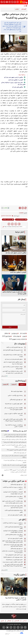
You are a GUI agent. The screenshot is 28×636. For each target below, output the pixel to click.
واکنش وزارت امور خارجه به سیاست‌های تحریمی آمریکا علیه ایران (13, 506)
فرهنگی (9, 621)
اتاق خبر (22, 519)
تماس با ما (10, 624)
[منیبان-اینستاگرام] (15, 2)
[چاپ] (22, 208)
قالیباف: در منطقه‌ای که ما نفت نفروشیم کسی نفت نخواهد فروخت (13, 493)
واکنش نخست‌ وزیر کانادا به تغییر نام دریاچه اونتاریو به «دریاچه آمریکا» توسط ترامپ (14, 566)
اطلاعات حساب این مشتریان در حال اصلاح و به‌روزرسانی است (14, 408)
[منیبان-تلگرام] (17, 2)
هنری (2, 621)
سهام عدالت (16, 336)
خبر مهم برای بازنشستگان (16, 399)
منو (24, 6)
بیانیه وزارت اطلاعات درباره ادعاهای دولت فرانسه (13, 355)
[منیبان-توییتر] (12, 2)
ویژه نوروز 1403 (6, 336)
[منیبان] (24, 2)
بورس (23, 336)
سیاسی (25, 621)
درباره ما (19, 624)
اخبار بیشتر (3, 376)
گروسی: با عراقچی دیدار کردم (15, 80)
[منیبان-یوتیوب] (7, 2)
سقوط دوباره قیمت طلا (17, 391)
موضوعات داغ (19, 344)
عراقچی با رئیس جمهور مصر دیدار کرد (13, 77)
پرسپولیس (14, 333)
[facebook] (9, 224)
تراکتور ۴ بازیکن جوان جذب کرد (15, 515)
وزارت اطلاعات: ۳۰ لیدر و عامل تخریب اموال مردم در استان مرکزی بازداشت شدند (12, 502)
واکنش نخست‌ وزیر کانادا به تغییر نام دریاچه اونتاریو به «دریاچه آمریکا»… (13, 420)
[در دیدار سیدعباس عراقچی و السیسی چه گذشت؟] (19, 224)
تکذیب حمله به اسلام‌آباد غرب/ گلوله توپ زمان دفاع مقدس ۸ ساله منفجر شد (13, 372)
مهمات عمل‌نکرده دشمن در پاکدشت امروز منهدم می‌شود (13, 367)
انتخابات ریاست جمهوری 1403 (17, 339)
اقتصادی (17, 621)
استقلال (7, 333)
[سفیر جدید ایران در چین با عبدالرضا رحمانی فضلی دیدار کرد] (14, 283)
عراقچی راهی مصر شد (17, 87)
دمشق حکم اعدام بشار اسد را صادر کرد (14, 359)
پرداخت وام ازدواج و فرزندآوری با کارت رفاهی (14, 511)
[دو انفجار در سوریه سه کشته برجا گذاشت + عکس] (14, 586)
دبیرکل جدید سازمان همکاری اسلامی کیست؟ (14, 497)
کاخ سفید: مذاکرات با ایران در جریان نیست (13, 562)
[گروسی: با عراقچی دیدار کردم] (14, 263)
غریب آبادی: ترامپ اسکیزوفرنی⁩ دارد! (14, 555)
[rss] (4, 2)
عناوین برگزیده (19, 575)
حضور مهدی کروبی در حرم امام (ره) (14, 404)
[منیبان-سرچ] (25, 627)
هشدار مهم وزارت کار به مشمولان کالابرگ (13, 557)
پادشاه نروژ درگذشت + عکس (15, 395)
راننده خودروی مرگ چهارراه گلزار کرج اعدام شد (13, 351)
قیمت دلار (22, 333)
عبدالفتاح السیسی (20, 219)
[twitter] (15, 224)
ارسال (10, 327)
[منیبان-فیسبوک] (9, 2)
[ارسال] (20, 208)
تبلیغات (14, 624)
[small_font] (2, 208)
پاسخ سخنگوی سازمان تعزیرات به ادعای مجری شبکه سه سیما (13, 363)
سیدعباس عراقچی (7, 219)
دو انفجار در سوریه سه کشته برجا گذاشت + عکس (13, 488)
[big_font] (8, 208)
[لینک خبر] (25, 208)
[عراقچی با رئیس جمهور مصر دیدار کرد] (14, 244)
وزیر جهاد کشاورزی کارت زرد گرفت (14, 347)
